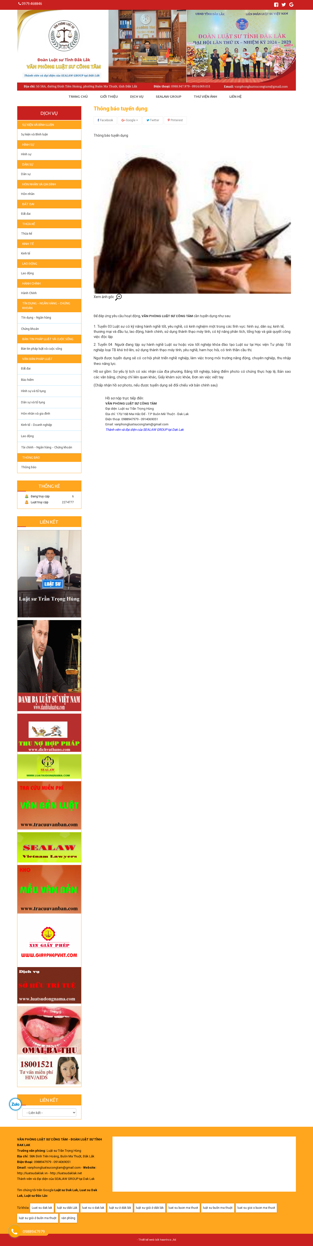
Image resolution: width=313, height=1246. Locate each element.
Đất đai (28, 204)
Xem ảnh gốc (104, 297)
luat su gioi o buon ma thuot (256, 1208)
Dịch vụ (137, 96)
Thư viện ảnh (205, 96)
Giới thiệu (109, 96)
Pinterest (176, 120)
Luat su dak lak (42, 1208)
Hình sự (28, 144)
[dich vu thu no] (49, 731)
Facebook (106, 120)
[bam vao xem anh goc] (192, 219)
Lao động (29, 263)
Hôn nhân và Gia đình (39, 184)
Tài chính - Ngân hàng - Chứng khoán (46, 447)
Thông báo (31, 457)
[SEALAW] (49, 846)
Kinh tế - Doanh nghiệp (36, 425)
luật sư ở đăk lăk (120, 1208)
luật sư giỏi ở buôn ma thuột (37, 1218)
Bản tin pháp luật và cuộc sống (47, 339)
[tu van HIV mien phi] (49, 1070)
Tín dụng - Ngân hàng (36, 317)
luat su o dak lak (93, 1208)
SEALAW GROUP (168, 96)
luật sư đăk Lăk (67, 1208)
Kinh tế (28, 244)
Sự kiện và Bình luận (38, 125)
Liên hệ (235, 96)
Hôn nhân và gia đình (35, 413)
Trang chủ (78, 96)
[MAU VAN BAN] (49, 804)
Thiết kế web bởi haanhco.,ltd (157, 1239)
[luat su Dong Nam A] (49, 765)
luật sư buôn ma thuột (218, 1208)
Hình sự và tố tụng (33, 391)
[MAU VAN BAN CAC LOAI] (49, 888)
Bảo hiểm (27, 380)
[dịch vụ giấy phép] (49, 939)
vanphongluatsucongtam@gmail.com (141, 424)
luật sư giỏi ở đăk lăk (150, 1208)
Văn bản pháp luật (37, 359)
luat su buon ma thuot (183, 1208)
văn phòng (68, 1218)
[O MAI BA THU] (49, 1029)
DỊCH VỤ (49, 113)
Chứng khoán (30, 329)
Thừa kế (28, 224)
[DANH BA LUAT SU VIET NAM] (49, 664)
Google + (131, 120)
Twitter (154, 120)
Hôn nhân (27, 194)
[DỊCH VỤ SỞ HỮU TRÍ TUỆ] (49, 984)
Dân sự (27, 164)
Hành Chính (31, 283)
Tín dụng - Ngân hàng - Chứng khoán (46, 305)
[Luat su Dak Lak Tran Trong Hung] (49, 572)
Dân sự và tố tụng (33, 402)
